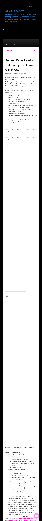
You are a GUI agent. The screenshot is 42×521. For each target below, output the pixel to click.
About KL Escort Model (12, 41)
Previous (8, 51)
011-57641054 (24, 109)
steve (25, 74)
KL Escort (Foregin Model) (25, 518)
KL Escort (23, 41)
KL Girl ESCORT (14, 11)
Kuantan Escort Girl (11, 45)
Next (35, 51)
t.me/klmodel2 (21, 114)
